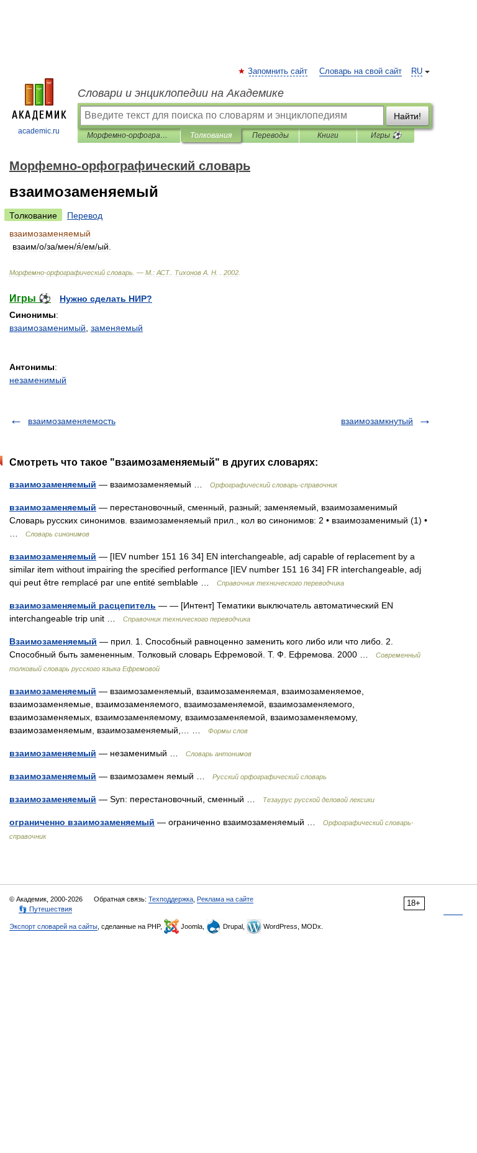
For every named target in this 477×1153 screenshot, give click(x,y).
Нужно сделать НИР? (106, 299)
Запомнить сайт (278, 71)
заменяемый (117, 328)
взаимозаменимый (47, 328)
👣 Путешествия (45, 909)
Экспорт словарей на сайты (53, 926)
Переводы (270, 135)
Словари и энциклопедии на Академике (181, 93)
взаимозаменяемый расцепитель (82, 605)
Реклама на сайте (225, 899)
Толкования (211, 135)
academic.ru (39, 131)
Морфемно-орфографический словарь (129, 135)
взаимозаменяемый (52, 484)
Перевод (84, 215)
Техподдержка (170, 899)
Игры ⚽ (386, 135)
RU (416, 71)
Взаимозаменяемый (53, 641)
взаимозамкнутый (377, 421)
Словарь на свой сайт (360, 71)
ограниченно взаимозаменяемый (82, 822)
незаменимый (37, 380)
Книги (327, 135)
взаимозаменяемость (72, 421)
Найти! (407, 116)
